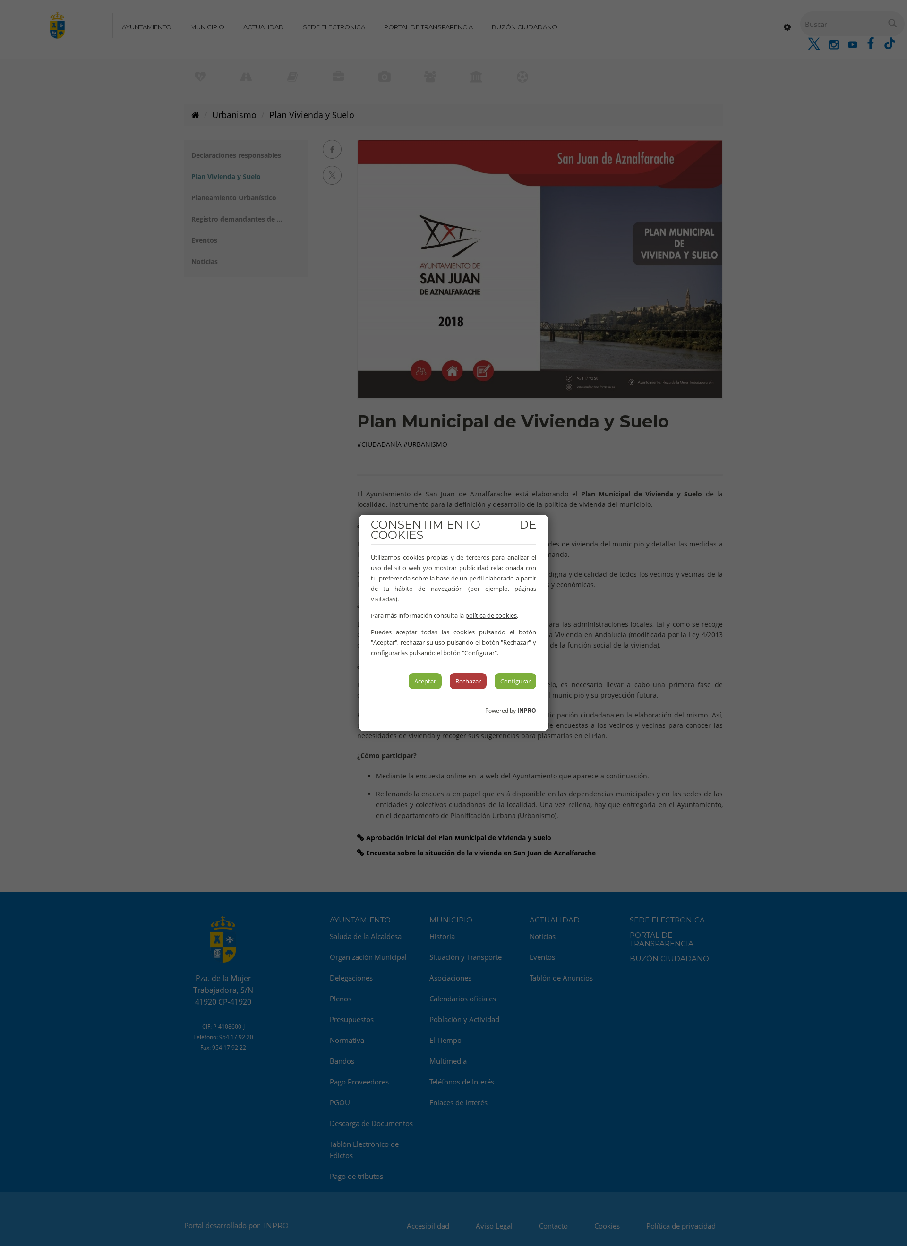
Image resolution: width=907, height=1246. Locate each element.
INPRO (526, 711)
